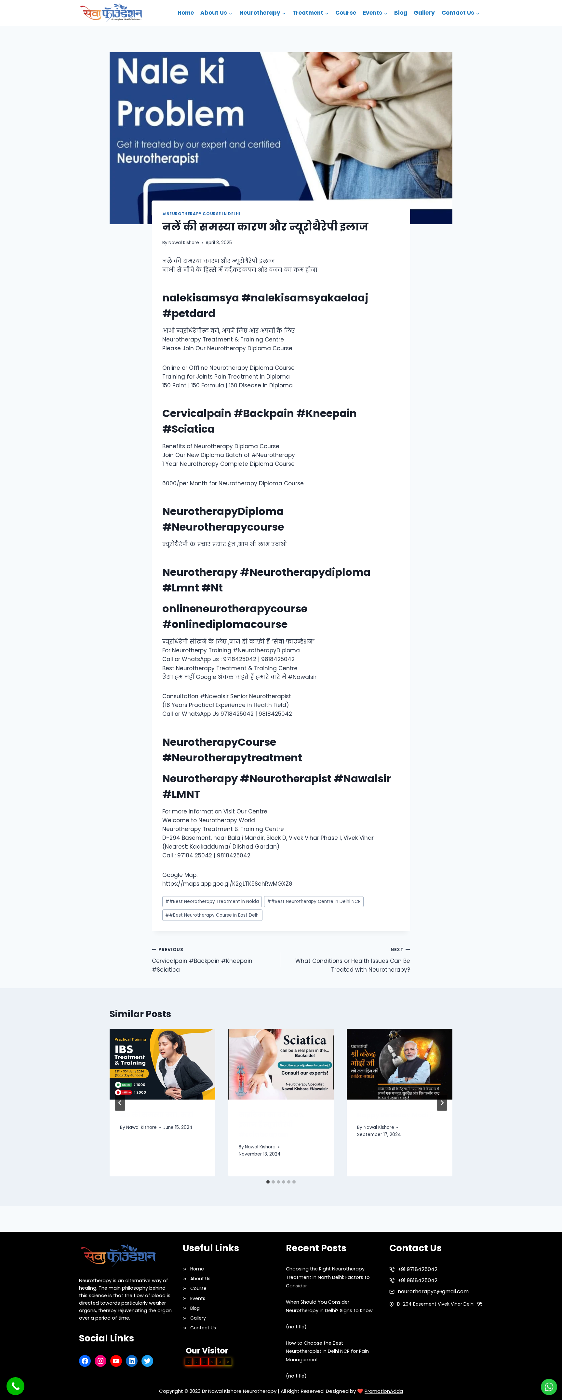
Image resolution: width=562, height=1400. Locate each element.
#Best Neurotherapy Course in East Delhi (212, 915)
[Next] (442, 1103)
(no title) (296, 1327)
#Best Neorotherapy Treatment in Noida (212, 901)
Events (197, 1298)
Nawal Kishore (183, 243)
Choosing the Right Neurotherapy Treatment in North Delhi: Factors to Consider (328, 1277)
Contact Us (203, 1327)
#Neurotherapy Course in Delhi (201, 213)
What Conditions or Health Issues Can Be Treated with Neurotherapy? (352, 960)
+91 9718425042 (417, 1269)
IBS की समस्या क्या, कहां (156, 1114)
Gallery (424, 13)
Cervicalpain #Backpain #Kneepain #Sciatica (202, 960)
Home (186, 13)
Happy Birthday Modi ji (395, 1114)
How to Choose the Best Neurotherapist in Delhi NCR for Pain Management (327, 1351)
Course (345, 13)
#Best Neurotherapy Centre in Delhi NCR (314, 901)
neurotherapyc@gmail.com (433, 1291)
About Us (200, 1278)
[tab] (268, 1182)
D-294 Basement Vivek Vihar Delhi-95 (440, 1304)
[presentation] (162, 1064)
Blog (400, 13)
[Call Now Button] (15, 1386)
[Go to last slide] (120, 1103)
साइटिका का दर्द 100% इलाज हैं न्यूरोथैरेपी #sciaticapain (271, 1124)
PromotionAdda (384, 1391)
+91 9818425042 (417, 1280)
